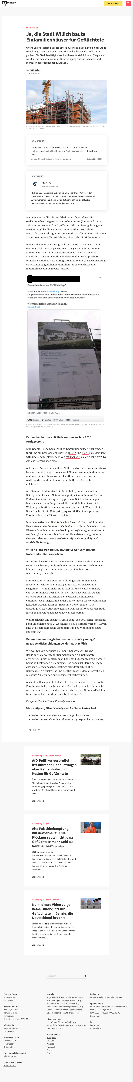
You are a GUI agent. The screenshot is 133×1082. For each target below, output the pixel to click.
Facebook (51, 1047)
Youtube (50, 1043)
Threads (50, 1050)
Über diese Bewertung (50, 186)
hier (120, 997)
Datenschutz (95, 1028)
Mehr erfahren (10, 1065)
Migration (32, 27)
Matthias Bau (35, 70)
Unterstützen (113, 3)
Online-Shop (9, 1047)
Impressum (95, 1025)
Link (100, 719)
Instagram (51, 1037)
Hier (48, 1022)
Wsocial (50, 1053)
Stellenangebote (72, 1012)
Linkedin (50, 1040)
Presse (93, 1022)
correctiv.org (9, 3)
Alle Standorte (10, 1056)
